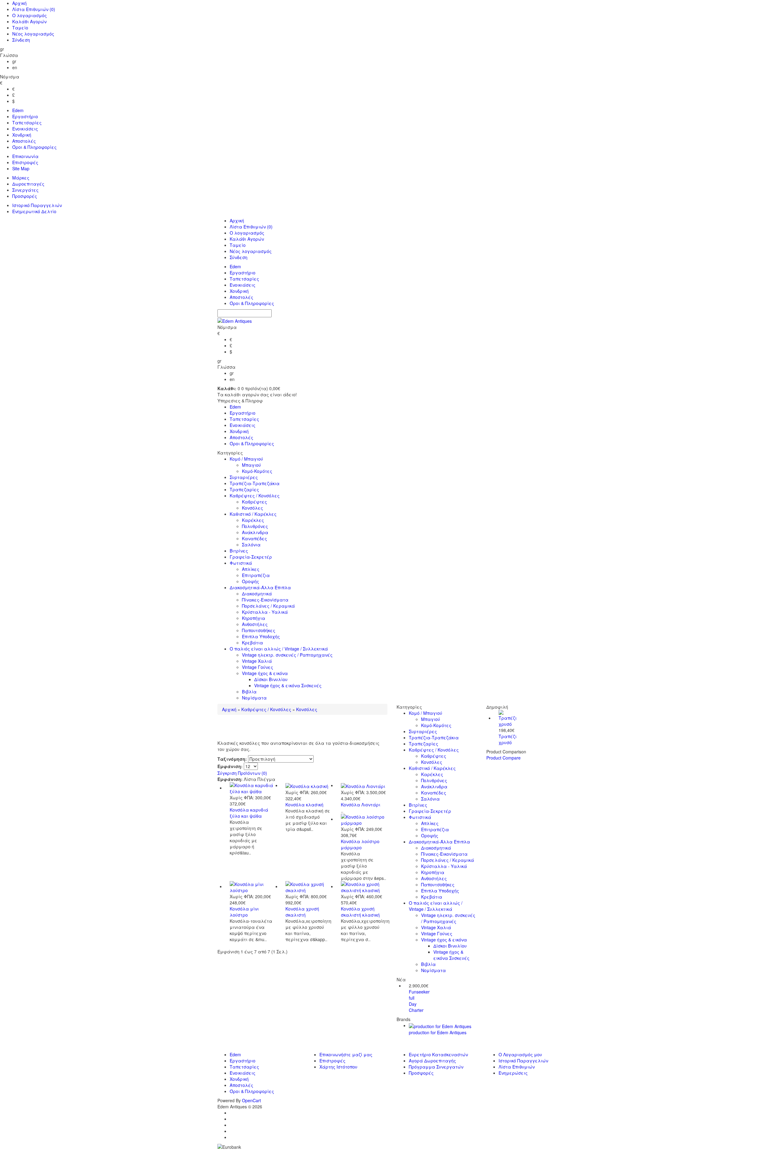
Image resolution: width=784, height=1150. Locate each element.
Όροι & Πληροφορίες (34, 147)
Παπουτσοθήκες (258, 630)
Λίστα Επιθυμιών (33, 9)
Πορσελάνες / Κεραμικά (268, 606)
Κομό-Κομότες (257, 471)
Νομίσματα (254, 698)
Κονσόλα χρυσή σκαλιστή (302, 912)
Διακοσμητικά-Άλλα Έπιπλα (260, 587)
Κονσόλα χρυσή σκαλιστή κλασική (360, 912)
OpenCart (251, 1100)
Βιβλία (249, 691)
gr (14, 61)
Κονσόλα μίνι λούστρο (244, 912)
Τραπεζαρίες (244, 489)
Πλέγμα (266, 779)
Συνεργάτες (25, 190)
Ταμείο (20, 28)
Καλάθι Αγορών (29, 21)
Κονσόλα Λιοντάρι (360, 804)
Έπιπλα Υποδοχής (261, 636)
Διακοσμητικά (257, 593)
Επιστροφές (25, 162)
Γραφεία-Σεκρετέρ (251, 557)
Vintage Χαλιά (257, 661)
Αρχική (19, 3)
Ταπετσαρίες (27, 122)
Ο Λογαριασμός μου (520, 1054)
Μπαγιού (251, 465)
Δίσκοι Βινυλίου (271, 679)
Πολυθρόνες (255, 526)
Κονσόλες (252, 508)
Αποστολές (24, 141)
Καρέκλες (253, 520)
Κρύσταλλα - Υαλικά (265, 612)
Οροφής (250, 581)
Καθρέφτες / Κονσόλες (255, 495)
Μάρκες (20, 178)
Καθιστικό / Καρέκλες (253, 514)
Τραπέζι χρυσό (508, 739)
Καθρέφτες (254, 502)
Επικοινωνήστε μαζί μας (345, 1054)
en (14, 67)
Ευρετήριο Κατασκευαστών (438, 1054)
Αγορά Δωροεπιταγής (432, 1061)
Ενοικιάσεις (25, 129)
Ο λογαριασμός (29, 15)
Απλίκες (250, 569)
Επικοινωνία (25, 156)
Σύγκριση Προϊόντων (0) (242, 773)
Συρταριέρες (244, 477)
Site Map (20, 168)
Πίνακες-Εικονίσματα (265, 600)
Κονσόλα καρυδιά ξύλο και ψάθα (249, 813)
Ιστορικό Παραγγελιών (37, 205)
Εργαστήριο (25, 116)
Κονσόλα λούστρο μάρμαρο (360, 844)
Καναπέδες (254, 538)
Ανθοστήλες (255, 624)
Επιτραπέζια (256, 575)
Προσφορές (24, 196)
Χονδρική (21, 135)
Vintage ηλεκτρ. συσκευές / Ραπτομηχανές (287, 655)
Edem (18, 110)
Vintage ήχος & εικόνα (265, 673)
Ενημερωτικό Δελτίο (34, 211)
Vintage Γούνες (257, 667)
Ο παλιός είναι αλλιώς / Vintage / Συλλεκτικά (279, 649)
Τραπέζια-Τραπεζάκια (255, 483)
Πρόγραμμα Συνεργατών (436, 1067)
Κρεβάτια (252, 642)
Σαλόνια (251, 544)
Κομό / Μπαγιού (246, 459)
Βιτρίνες (239, 551)
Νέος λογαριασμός (33, 34)
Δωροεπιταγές (28, 184)
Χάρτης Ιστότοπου (338, 1067)
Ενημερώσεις (513, 1073)
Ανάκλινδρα (255, 532)
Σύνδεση (21, 40)
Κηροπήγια (253, 618)
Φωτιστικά (241, 563)
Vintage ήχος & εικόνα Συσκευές (288, 685)
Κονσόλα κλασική (304, 804)
